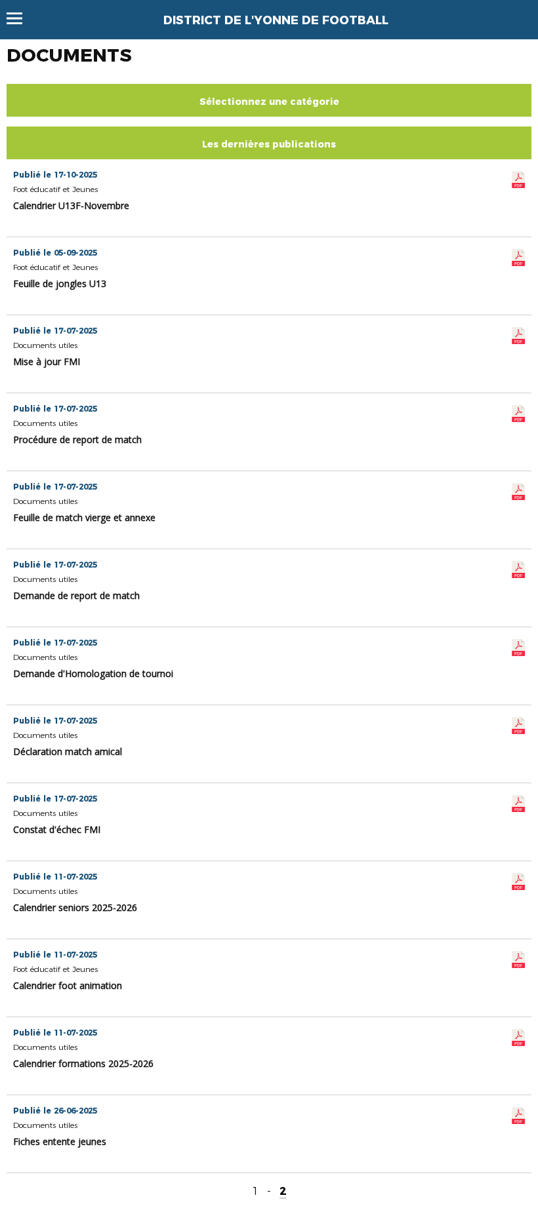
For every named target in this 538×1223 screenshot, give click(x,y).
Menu (21, 18)
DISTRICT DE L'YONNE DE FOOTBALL (275, 20)
